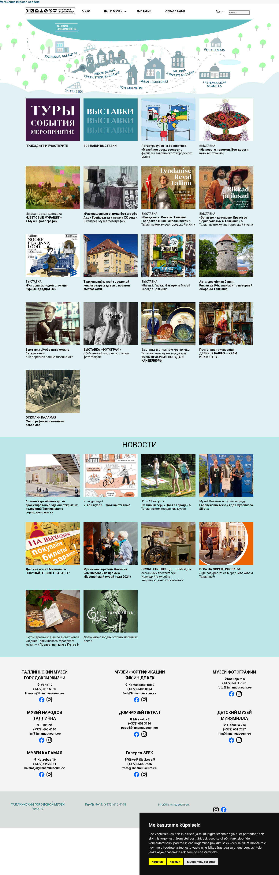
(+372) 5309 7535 (139, 764)
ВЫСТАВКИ (143, 11)
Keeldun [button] (175, 861)
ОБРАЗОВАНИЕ (175, 11)
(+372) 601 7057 (234, 729)
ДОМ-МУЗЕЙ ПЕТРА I (139, 712)
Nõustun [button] (157, 861)
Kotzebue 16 (45, 759)
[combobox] (239, 12)
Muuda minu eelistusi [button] (201, 861)
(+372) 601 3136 (139, 723)
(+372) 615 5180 (44, 689)
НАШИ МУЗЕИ (113, 11)
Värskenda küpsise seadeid (19, 2)
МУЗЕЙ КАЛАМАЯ (44, 753)
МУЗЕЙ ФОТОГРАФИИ (234, 672)
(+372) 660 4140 (44, 729)
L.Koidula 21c (234, 725)
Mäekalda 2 (139, 719)
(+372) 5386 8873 (139, 689)
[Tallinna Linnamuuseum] (50, 11)
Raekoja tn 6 (234, 679)
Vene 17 (44, 685)
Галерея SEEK (139, 753)
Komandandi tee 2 (139, 685)
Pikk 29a (45, 725)
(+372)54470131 (44, 764)
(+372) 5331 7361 (234, 683)
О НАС (86, 11)
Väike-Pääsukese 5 (139, 759)
